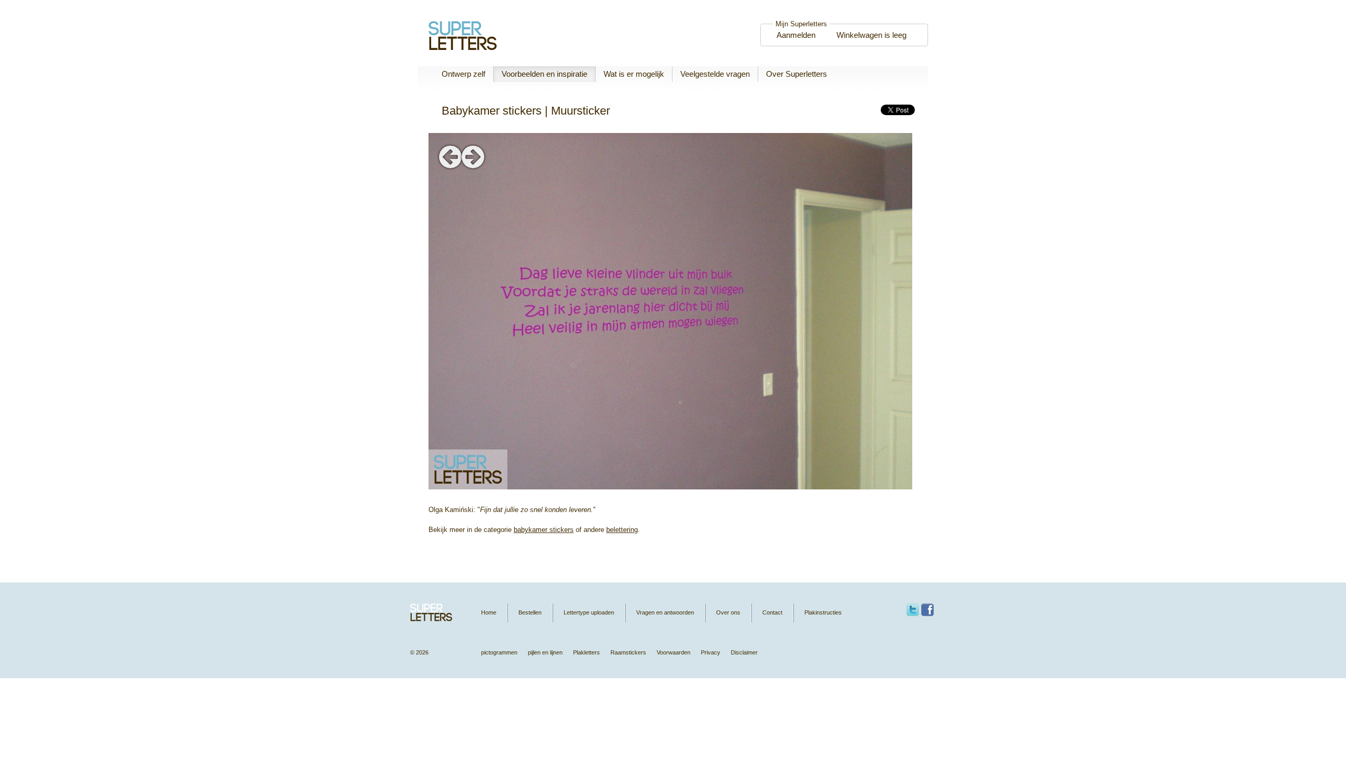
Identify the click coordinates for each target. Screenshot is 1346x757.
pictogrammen (499, 652)
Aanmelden (796, 34)
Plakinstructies (823, 612)
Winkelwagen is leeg (871, 34)
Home (488, 612)
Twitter (912, 609)
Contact (772, 612)
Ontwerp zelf (463, 73)
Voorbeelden (544, 73)
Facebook (927, 609)
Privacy (710, 652)
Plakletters (586, 652)
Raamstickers (628, 652)
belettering (622, 530)
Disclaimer (744, 652)
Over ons (728, 612)
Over (796, 73)
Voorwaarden (673, 652)
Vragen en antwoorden (665, 612)
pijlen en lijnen (545, 652)
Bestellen (530, 612)
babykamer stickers (544, 530)
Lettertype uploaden (589, 612)
